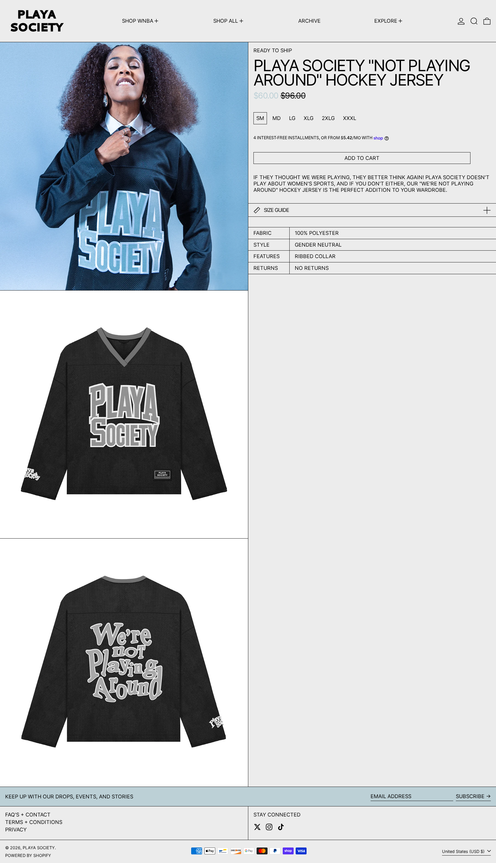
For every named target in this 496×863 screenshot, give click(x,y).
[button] (474, 21)
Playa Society (39, 847)
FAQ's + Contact (28, 815)
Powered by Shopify (28, 855)
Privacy (16, 830)
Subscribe (470, 796)
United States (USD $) (464, 851)
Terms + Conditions (33, 822)
